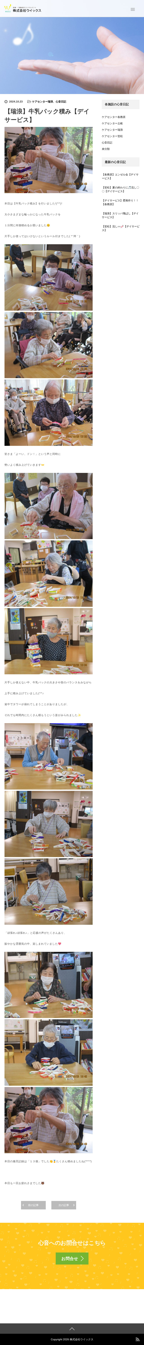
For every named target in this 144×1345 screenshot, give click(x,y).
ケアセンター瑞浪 (42, 101)
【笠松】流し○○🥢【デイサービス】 (121, 228)
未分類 (106, 148)
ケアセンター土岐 (112, 123)
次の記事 (63, 1205)
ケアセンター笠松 (112, 136)
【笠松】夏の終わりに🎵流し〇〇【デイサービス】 (120, 189)
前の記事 (33, 1205)
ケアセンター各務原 (113, 116)
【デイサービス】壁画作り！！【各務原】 (120, 202)
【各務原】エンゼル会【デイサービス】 (120, 176)
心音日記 (61, 101)
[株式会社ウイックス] (23, 8)
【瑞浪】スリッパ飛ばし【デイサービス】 (120, 215)
